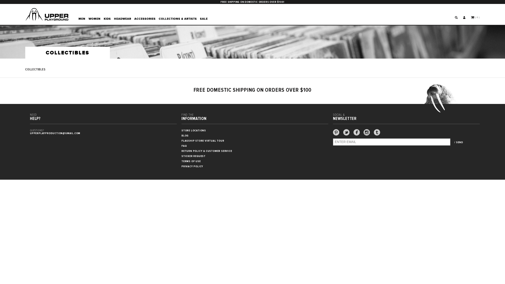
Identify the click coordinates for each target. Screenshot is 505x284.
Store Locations (193, 130)
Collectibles (35, 69)
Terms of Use (191, 161)
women (95, 18)
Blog (185, 135)
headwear (122, 18)
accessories (145, 18)
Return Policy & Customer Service (206, 151)
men (82, 18)
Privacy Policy (192, 166)
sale (204, 18)
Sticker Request (193, 156)
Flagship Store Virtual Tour (202, 140)
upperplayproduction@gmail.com (55, 133)
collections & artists (178, 18)
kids (107, 18)
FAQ (184, 146)
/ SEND (458, 142)
